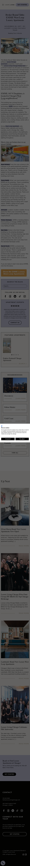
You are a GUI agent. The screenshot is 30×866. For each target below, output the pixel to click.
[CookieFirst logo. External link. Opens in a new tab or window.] (1, 426)
